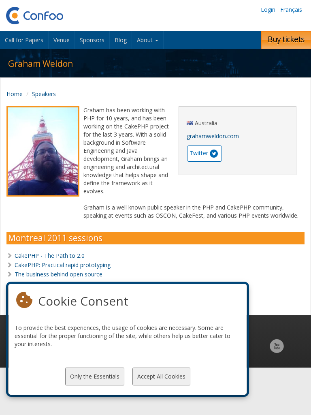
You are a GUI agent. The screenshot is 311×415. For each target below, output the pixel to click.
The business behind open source (58, 274)
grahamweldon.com (213, 136)
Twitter (199, 153)
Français (291, 9)
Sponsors (92, 40)
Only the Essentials (94, 376)
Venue (61, 40)
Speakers (44, 94)
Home (14, 94)
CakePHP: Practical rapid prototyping (63, 265)
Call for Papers (24, 40)
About (145, 40)
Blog (121, 40)
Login (268, 9)
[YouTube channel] (277, 350)
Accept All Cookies (161, 376)
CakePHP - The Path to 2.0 (50, 255)
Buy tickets (286, 39)
